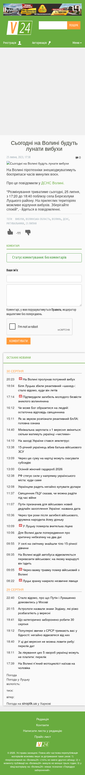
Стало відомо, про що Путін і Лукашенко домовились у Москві (47, 599)
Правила (56, 309)
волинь (56, 218)
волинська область (38, 218)
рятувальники (15, 223)
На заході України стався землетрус (43, 440)
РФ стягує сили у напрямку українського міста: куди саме (46, 477)
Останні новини (19, 357)
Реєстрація (9, 42)
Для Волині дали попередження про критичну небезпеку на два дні (44, 534)
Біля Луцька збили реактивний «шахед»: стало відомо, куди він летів (47, 387)
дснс (66, 218)
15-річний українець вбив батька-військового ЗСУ (50, 449)
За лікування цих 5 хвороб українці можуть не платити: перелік (48, 654)
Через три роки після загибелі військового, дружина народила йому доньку (48, 517)
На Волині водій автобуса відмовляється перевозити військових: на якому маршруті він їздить (48, 558)
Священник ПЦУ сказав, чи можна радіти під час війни (47, 495)
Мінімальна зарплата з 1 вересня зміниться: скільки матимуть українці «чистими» (49, 431)
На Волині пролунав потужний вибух (49, 379)
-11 (18, 233)
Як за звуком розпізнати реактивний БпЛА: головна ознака (48, 420)
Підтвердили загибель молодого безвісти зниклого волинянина (49, 398)
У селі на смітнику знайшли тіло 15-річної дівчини (47, 545)
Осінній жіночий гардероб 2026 (40, 469)
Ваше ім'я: (12, 270)
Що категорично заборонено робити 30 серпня (46, 621)
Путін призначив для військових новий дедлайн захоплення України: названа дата (49, 506)
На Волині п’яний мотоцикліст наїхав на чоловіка (46, 665)
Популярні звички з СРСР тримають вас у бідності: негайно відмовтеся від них (47, 632)
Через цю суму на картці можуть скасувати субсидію (48, 460)
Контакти (42, 725)
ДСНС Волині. (52, 182)
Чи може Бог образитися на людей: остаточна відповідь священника (43, 409)
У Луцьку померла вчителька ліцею (48, 526)
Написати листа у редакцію (42, 730)
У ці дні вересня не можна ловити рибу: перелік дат (46, 643)
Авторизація (39, 42)
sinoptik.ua (29, 703)
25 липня (31, 223)
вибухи (19, 218)
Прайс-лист (42, 736)
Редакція (42, 719)
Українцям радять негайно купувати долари (49, 486)
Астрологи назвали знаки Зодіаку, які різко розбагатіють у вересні (48, 610)
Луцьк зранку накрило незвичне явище (50, 580)
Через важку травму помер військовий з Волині (48, 572)
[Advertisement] (42, 92)
